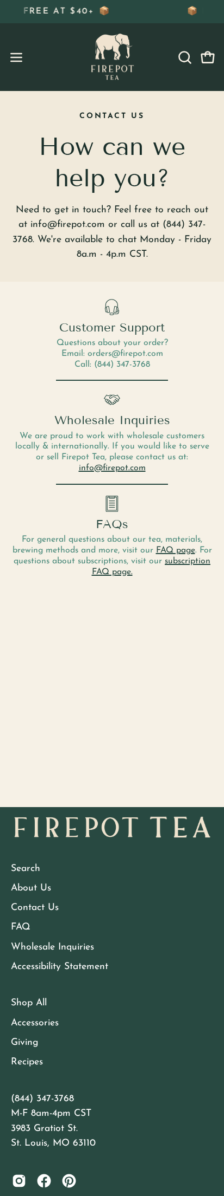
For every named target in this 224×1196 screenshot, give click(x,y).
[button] (183, 57)
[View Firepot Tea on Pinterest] (69, 1181)
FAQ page (175, 550)
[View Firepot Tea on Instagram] (19, 1181)
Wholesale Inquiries (52, 947)
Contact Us (35, 907)
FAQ (20, 927)
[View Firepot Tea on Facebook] (44, 1181)
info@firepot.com (112, 468)
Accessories (35, 1023)
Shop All (29, 1002)
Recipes (27, 1062)
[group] (112, 11)
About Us (31, 888)
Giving (25, 1042)
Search (25, 868)
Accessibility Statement (59, 966)
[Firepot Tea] (112, 57)
